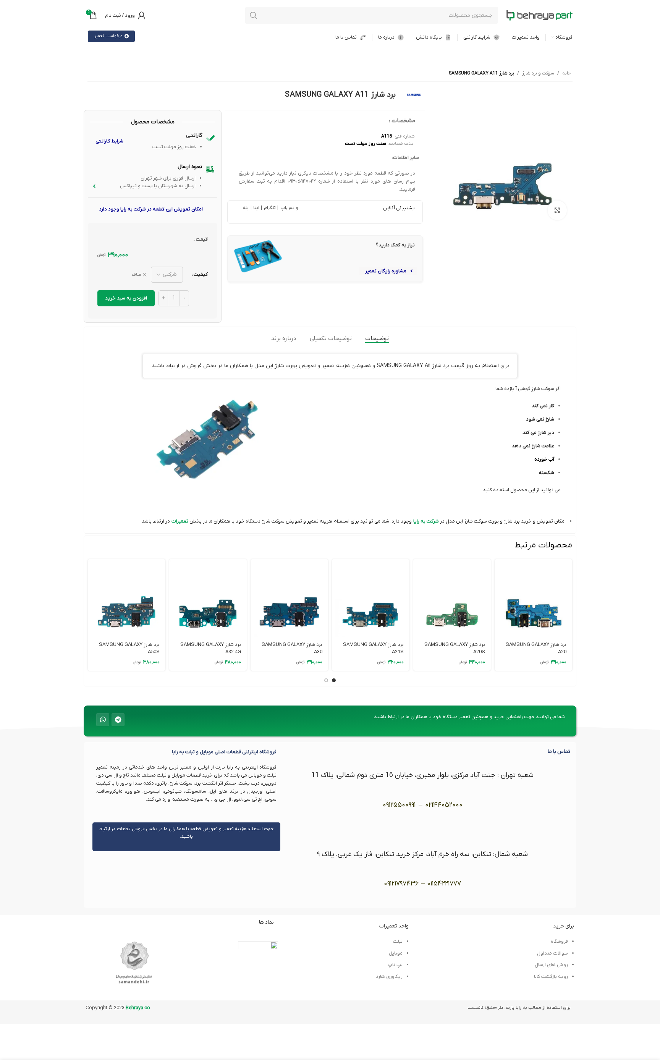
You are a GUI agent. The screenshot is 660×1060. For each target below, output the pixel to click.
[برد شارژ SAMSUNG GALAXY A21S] (370, 598)
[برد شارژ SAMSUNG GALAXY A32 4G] (208, 598)
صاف (136, 275)
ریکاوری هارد (389, 976)
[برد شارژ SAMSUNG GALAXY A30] (289, 598)
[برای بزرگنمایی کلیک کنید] (557, 210)
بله (246, 208)
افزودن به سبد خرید (126, 298)
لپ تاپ (395, 964)
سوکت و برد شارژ (538, 73)
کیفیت (201, 274)
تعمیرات (179, 521)
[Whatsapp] (102, 719)
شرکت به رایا (426, 521)
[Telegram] (118, 719)
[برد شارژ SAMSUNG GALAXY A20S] (452, 598)
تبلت (398, 941)
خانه (566, 73)
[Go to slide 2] (326, 680)
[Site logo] (539, 15)
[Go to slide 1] (334, 680)
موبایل (396, 953)
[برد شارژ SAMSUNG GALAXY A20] (533, 598)
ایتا (256, 208)
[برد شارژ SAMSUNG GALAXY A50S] (126, 598)
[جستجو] (253, 15)
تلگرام (269, 208)
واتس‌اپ (288, 208)
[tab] (377, 338)
